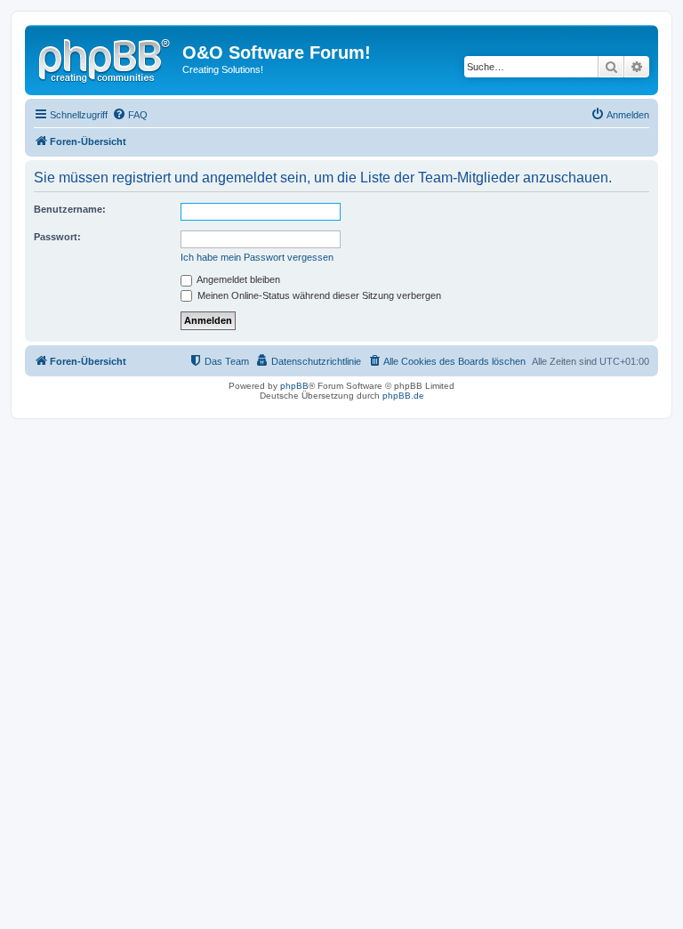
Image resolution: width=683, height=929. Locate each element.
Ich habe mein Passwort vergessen (257, 257)
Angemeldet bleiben (237, 279)
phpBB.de (403, 395)
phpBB (294, 386)
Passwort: (57, 236)
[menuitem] (130, 114)
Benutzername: (70, 209)
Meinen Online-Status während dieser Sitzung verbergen (318, 295)
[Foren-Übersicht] (105, 57)
